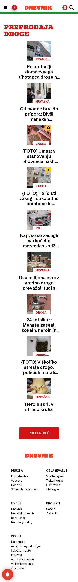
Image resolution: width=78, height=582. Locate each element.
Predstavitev (20, 476)
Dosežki (16, 485)
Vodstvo (16, 480)
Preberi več (39, 433)
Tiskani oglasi (55, 480)
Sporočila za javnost (24, 489)
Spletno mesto (21, 550)
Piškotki (16, 555)
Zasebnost (18, 568)
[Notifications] (7, 574)
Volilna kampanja (22, 563)
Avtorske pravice (22, 559)
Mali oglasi (53, 489)
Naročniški (18, 541)
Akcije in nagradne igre (26, 546)
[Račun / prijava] (65, 7)
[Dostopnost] (14, 7)
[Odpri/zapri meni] (9, 7)
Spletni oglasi (55, 476)
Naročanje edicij (21, 522)
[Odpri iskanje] (71, 7)
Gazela (50, 509)
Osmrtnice (53, 485)
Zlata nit (51, 513)
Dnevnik (16, 509)
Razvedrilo (18, 517)
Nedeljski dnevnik (22, 513)
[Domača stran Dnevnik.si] (38, 8)
